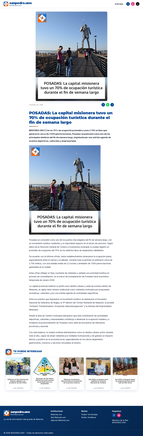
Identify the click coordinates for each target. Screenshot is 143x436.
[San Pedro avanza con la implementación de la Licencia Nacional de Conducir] (98, 373)
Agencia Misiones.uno (60, 420)
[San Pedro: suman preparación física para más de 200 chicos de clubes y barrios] (125, 373)
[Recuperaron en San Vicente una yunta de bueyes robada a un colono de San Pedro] (18, 373)
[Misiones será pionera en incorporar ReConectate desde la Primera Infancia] (71, 373)
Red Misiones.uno (58, 417)
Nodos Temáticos (88, 417)
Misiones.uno (56, 414)
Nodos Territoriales (89, 414)
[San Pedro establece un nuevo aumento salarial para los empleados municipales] (44, 373)
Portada (119, 4)
